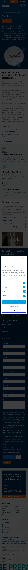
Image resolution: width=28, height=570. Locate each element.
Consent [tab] (5, 262)
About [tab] (22, 262)
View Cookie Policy (10, 277)
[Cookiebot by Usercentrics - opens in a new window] (20, 258)
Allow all (14, 301)
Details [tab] (14, 262)
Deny (14, 310)
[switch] (24, 287)
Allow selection (14, 306)
